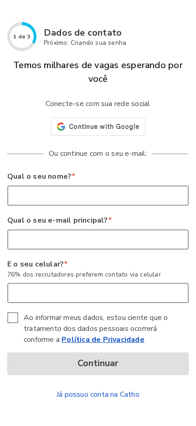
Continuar (98, 363)
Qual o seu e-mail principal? (59, 220)
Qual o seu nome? (41, 176)
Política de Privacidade (103, 340)
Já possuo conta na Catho (98, 394)
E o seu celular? (37, 264)
